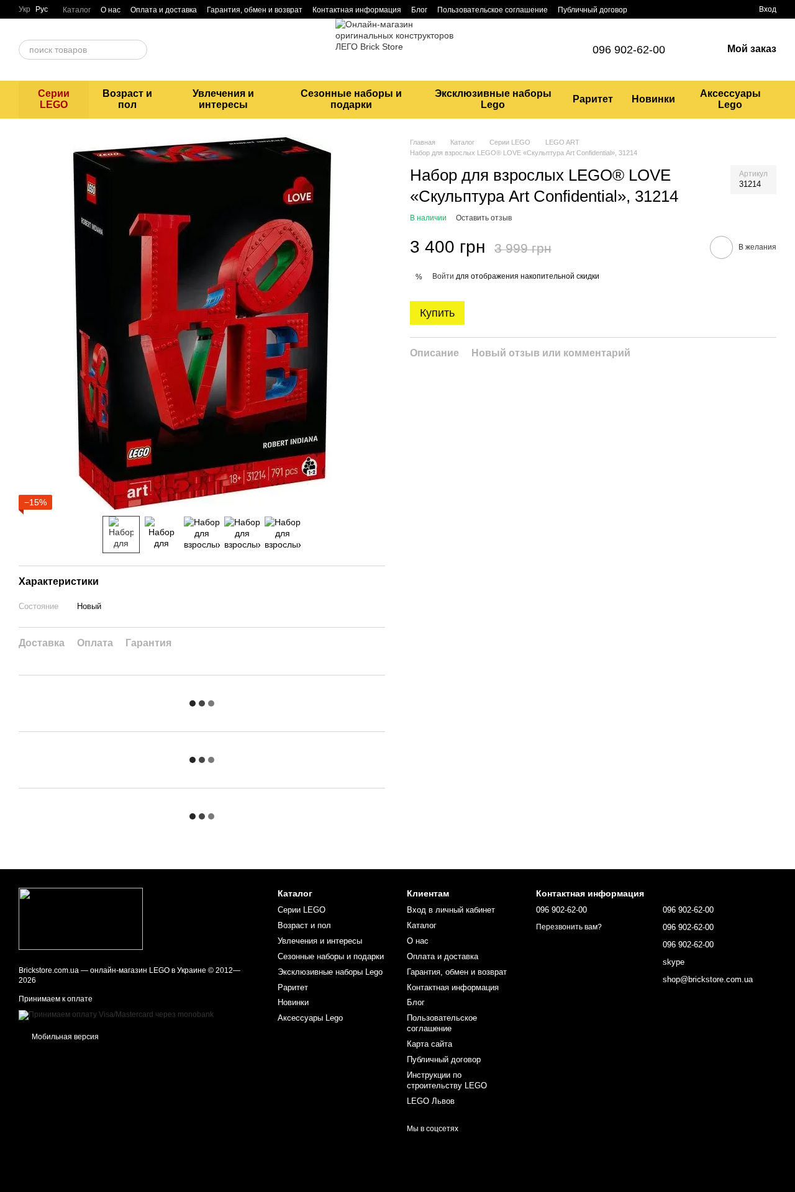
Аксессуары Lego (730, 99)
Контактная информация (356, 10)
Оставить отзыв (484, 218)
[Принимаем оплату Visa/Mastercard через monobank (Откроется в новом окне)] (116, 1015)
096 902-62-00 (629, 49)
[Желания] (727, 9)
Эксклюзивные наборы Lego (493, 99)
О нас (110, 10)
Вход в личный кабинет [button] (451, 909)
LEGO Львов (431, 1101)
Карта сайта (429, 1044)
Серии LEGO (54, 99)
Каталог (77, 10)
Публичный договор (592, 10)
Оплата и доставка (163, 10)
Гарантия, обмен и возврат (254, 10)
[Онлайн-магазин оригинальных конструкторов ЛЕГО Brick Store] (81, 918)
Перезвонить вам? (569, 927)
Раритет (593, 99)
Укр (24, 9)
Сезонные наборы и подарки (351, 99)
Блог (419, 10)
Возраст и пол (127, 99)
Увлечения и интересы (223, 99)
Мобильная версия (64, 1036)
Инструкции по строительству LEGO (447, 1080)
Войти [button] (443, 276)
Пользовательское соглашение (492, 10)
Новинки (653, 99)
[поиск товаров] (137, 50)
